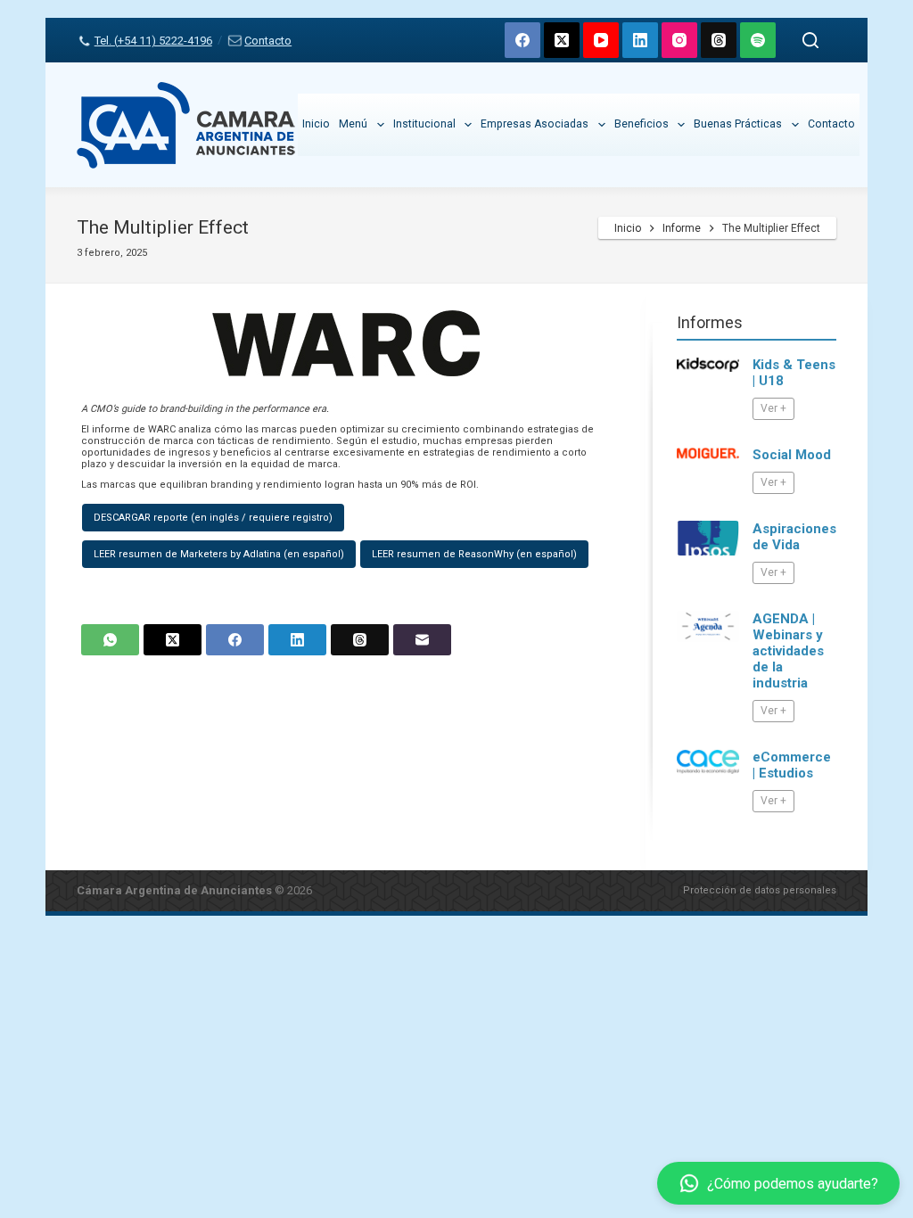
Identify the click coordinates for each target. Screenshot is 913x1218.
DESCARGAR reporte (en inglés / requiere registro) (213, 517)
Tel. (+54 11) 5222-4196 (153, 40)
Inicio (316, 124)
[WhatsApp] (110, 639)
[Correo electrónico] (422, 639)
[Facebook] (522, 40)
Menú (353, 124)
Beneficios (641, 124)
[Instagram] (679, 40)
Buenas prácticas (738, 124)
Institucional (424, 124)
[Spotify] (758, 40)
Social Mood (792, 455)
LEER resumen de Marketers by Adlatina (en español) (219, 554)
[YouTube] (601, 40)
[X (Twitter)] (562, 40)
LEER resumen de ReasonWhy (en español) (474, 554)
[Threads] (718, 40)
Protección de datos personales (759, 890)
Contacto (268, 40)
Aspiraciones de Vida (794, 537)
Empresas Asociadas (534, 124)
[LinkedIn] (640, 40)
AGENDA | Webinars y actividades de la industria (788, 651)
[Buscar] (810, 40)
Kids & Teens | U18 (794, 373)
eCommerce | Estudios (792, 765)
